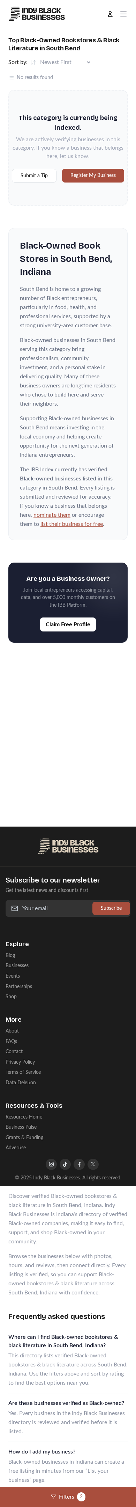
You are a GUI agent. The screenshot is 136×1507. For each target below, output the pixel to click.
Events (13, 976)
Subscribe (111, 908)
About (12, 1031)
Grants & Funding (24, 1137)
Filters (71, 1497)
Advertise (16, 1147)
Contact (14, 1051)
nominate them (51, 515)
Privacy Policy (20, 1062)
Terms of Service (23, 1072)
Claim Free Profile (68, 624)
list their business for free (71, 524)
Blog (10, 955)
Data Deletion (21, 1082)
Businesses (17, 965)
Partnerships (19, 986)
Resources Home (24, 1117)
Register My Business (93, 175)
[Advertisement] (68, 727)
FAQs (11, 1041)
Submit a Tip (34, 175)
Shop (11, 996)
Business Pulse (21, 1127)
